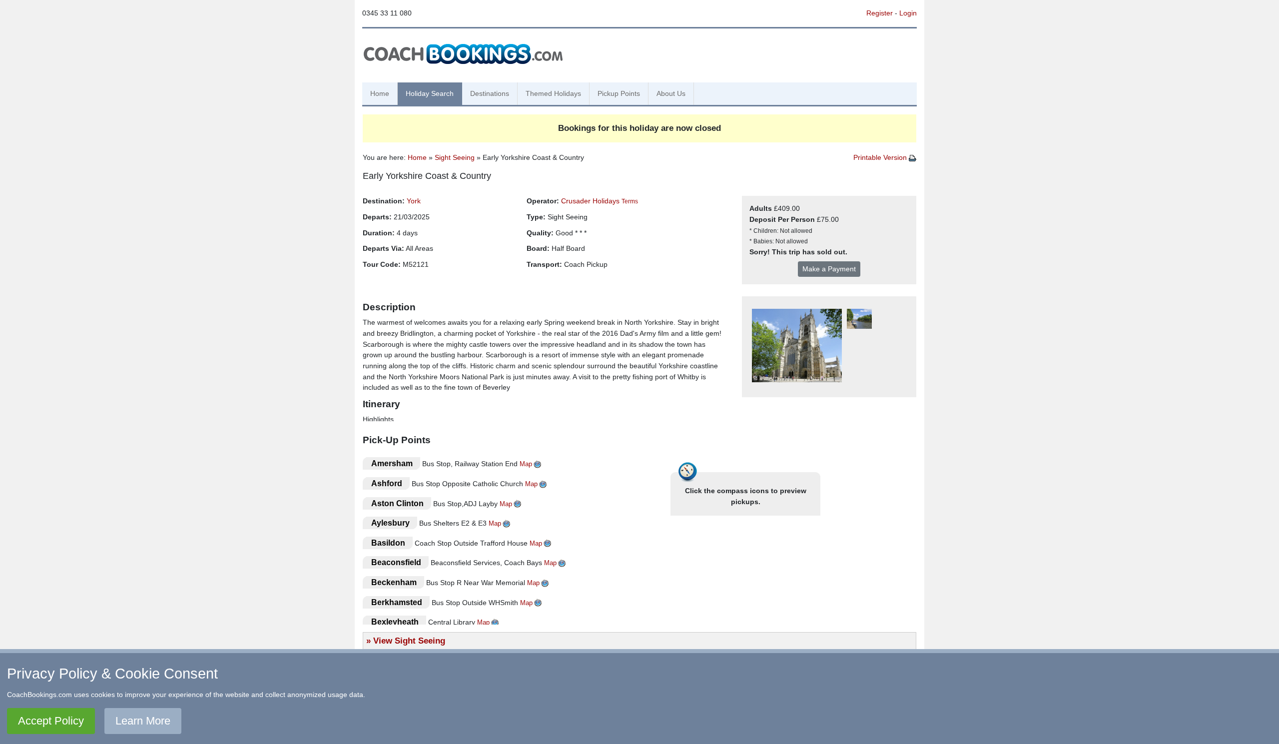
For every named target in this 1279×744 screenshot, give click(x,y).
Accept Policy (51, 721)
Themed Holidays (553, 93)
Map (526, 464)
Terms (630, 201)
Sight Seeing (455, 157)
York (414, 201)
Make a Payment (829, 269)
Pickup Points (619, 93)
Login (908, 13)
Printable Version (881, 157)
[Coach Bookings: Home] (463, 52)
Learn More (142, 721)
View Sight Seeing (409, 641)
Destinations (489, 93)
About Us (670, 93)
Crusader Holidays (590, 201)
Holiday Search (430, 93)
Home (379, 93)
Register (879, 13)
